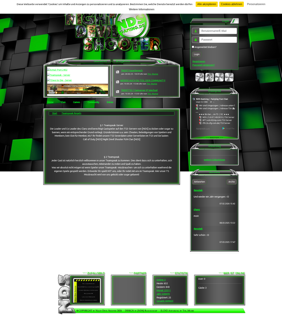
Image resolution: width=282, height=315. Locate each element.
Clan (63, 102)
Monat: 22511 (164, 290)
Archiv (231, 181)
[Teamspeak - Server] (77, 73)
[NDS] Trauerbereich (132, 70)
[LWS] (77, 87)
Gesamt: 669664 (165, 301)
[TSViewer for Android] (229, 128)
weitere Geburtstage (214, 159)
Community (93, 102)
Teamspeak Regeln (71, 113)
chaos (197, 209)
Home (50, 102)
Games (76, 102)
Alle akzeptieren (206, 4)
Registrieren (198, 61)
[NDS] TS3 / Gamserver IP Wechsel (139, 90)
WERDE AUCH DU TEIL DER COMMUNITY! (142, 80)
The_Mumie (153, 74)
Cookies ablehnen (231, 4)
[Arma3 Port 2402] (77, 68)
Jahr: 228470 (163, 294)
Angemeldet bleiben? (205, 47)
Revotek (198, 190)
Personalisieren (256, 4)
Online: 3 (161, 279)
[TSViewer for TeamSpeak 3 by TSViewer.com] (201, 128)
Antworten (199, 181)
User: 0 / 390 (202, 102)
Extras (110, 102)
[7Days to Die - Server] (77, 78)
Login (197, 54)
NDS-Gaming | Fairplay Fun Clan (212, 99)
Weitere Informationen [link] (141, 9)
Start (54, 113)
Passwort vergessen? (203, 65)
